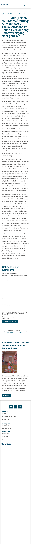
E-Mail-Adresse (7, 305)
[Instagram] (15, 406)
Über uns (5, 413)
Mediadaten (5, 425)
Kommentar (6, 280)
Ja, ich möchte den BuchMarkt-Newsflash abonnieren (14, 317)
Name (4, 299)
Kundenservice (6, 419)
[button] (2, 368)
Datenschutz (6, 436)
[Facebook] (11, 406)
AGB (3, 439)
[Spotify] (20, 406)
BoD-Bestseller (6, 428)
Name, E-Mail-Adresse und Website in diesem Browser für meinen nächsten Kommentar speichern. (15, 313)
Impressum (5, 433)
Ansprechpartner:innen (8, 416)
